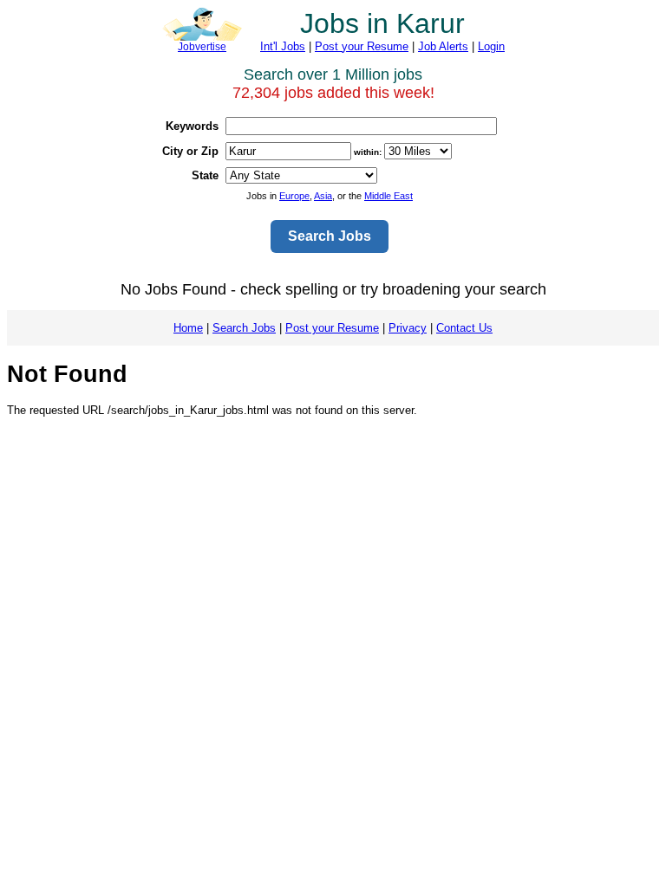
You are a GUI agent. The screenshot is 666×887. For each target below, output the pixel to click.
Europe (294, 196)
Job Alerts (443, 46)
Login (491, 46)
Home (188, 327)
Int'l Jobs (282, 46)
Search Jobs (244, 327)
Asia (323, 196)
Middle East (388, 196)
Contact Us (464, 327)
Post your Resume (361, 46)
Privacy (407, 327)
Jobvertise (202, 47)
